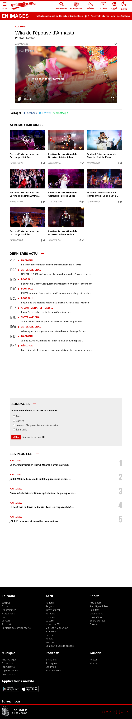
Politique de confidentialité (16, 627)
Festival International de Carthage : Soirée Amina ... (25, 194)
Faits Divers (52, 631)
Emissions (7, 606)
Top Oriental (8, 666)
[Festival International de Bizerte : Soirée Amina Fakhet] (66, 217)
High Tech (51, 635)
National (27, 260)
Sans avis (21, 429)
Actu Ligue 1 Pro (99, 606)
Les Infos (51, 666)
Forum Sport (97, 617)
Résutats (94, 609)
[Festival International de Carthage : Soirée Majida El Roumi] (27, 140)
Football (27, 279)
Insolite (50, 642)
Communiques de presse (60, 645)
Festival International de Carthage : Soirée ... (24, 156)
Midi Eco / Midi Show (57, 627)
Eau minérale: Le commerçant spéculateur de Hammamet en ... (57, 350)
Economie (51, 617)
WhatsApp (62, 113)
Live (4, 617)
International (31, 269)
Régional (27, 345)
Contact (6, 620)
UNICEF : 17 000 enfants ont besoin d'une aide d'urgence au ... (56, 274)
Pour (19, 416)
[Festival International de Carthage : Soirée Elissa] (66, 179)
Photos (94, 659)
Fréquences (8, 613)
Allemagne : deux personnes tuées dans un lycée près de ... (54, 331)
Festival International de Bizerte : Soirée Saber (62, 156)
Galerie (94, 624)
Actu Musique (9, 659)
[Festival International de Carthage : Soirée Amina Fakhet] (27, 179)
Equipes (6, 602)
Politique (50, 613)
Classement (96, 613)
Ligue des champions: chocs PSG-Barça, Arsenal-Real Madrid (55, 302)
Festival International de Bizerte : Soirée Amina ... (62, 233)
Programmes (9, 609)
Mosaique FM (53, 624)
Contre (20, 421)
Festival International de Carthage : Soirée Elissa (62, 194)
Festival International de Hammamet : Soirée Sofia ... (103, 194)
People (49, 638)
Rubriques (51, 663)
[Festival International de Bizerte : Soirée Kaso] (104, 140)
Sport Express (97, 620)
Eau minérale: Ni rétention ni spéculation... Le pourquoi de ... (43, 493)
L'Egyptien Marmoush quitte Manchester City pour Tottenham (56, 283)
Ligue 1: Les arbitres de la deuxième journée (46, 312)
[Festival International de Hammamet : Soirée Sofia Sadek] (104, 179)
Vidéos (93, 663)
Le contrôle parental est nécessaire (37, 425)
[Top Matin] (5, 716)
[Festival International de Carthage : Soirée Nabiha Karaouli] (27, 217)
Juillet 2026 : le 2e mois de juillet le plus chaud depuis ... (52, 340)
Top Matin (19, 710)
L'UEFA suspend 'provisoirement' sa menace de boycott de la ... (56, 293)
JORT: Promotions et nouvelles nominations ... (35, 521)
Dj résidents (8, 674)
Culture (20, 26)
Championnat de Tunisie (37, 307)
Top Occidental (10, 670)
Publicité (6, 624)
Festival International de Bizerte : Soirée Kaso (49, 15)
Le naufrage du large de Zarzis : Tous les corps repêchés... (42, 507)
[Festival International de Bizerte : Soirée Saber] (66, 140)
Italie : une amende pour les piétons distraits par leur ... (53, 321)
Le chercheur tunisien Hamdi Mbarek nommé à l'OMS (51, 264)
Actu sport (95, 602)
